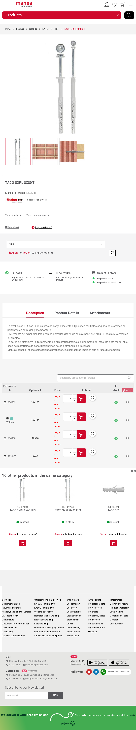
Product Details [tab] (67, 313)
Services (6, 600)
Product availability (119, 608)
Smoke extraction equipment (48, 635)
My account (94, 600)
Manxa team (73, 635)
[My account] (107, 4)
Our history (72, 608)
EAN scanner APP (10, 615)
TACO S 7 (113, 510)
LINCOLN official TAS (44, 604)
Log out (94, 631)
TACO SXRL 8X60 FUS (23, 510)
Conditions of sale (119, 615)
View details (13, 215)
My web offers (95, 608)
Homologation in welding (46, 615)
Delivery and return (119, 604)
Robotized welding (43, 619)
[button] (127, 402)
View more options (38, 215)
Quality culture (74, 612)
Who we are (73, 600)
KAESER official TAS (44, 608)
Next (131, 84)
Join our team (116, 623)
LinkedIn (96, 672)
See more (32, 671)
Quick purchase (9, 627)
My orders (93, 612)
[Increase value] (75, 396)
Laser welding (41, 623)
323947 (12, 456)
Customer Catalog (11, 604)
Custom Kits (8, 619)
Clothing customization (13, 635)
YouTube (89, 672)
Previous (4, 84)
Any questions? (43, 227)
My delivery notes (96, 615)
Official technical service (47, 600)
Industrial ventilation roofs (47, 631)
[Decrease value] (75, 400)
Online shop (7, 631)
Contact (114, 619)
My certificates (95, 623)
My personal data (96, 604)
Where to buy (73, 631)
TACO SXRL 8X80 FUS (68, 510)
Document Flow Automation (15, 623)
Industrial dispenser (11, 608)
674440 (10, 422)
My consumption (96, 627)
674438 (12, 438)
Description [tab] (35, 313)
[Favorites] (114, 4)
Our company (73, 604)
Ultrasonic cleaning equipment (49, 627)
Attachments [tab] (100, 313)
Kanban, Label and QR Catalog (16, 612)
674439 (12, 402)
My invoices (94, 619)
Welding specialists (43, 612)
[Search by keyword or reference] (129, 15)
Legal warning (116, 612)
